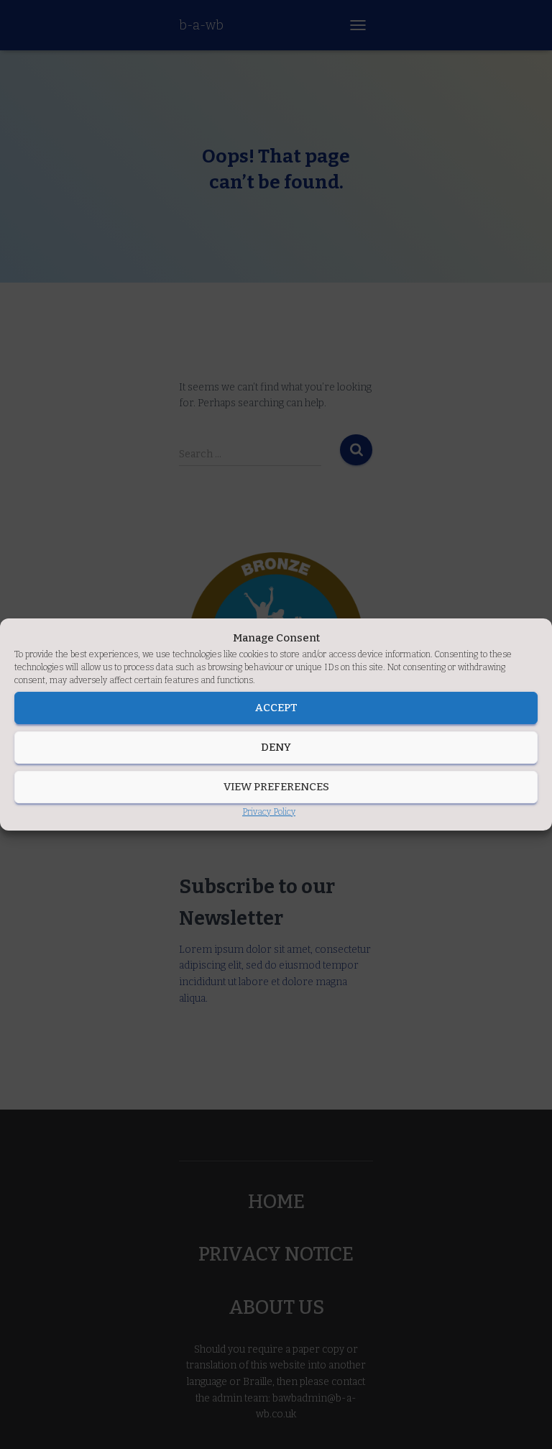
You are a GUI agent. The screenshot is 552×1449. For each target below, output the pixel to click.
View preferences (276, 786)
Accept (276, 707)
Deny (276, 747)
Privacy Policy (268, 812)
